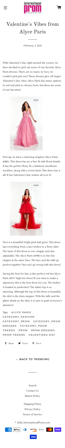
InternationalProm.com (36, 422)
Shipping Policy (32, 404)
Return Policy (32, 395)
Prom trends (14, 334)
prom (23, 330)
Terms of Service (32, 414)
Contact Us (32, 390)
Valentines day (42, 334)
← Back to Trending (32, 359)
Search (32, 385)
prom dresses (43, 330)
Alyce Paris (21, 312)
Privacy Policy (32, 409)
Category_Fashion (19, 316)
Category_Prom (16, 321)
